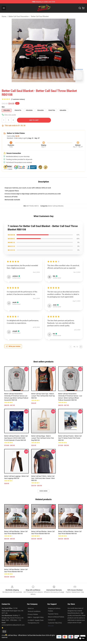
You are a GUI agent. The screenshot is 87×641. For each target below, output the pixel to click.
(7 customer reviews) (18, 99)
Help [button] (83, 638)
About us (31, 608)
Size (3, 107)
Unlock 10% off (4, 632)
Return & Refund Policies (56, 617)
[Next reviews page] (81, 347)
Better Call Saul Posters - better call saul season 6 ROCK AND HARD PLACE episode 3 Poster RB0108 (15, 438)
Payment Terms (53, 614)
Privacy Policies (33, 614)
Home (4, 16)
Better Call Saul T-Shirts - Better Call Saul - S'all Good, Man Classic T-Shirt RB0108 (43, 478)
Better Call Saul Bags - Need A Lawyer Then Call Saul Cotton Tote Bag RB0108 (42, 438)
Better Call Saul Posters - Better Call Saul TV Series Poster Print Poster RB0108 (69, 438)
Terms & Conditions (34, 611)
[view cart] (83, 8)
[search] (80, 8)
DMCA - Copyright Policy (36, 617)
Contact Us (51, 620)
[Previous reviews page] (70, 347)
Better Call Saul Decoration (19, 16)
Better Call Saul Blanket (40, 16)
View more (43, 491)
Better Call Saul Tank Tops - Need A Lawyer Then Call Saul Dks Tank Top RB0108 (43, 396)
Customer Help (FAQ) (55, 623)
